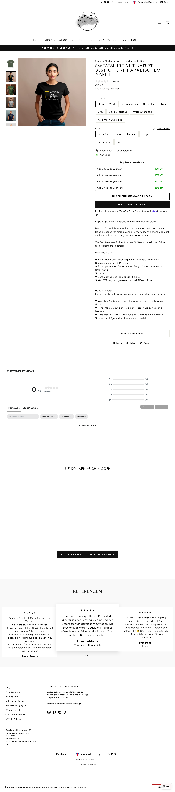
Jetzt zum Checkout (132, 204)
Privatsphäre (11, 696)
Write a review (161, 407)
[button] (128, 379)
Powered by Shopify (87, 764)
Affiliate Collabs (13, 719)
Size (132, 128)
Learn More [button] (93, 787)
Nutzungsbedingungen (16, 701)
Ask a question (147, 407)
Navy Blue (149, 104)
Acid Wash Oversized (110, 119)
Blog (91, 40)
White (112, 104)
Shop (49, 40)
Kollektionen (112, 61)
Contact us (107, 40)
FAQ (80, 40)
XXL (119, 141)
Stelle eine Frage (132, 333)
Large (145, 134)
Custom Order (131, 40)
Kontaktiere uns (12, 692)
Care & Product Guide (15, 714)
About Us (66, 40)
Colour (100, 98)
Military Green (130, 104)
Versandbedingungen (15, 705)
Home (36, 40)
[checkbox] (81, 416)
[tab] (30, 408)
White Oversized (142, 111)
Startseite (99, 61)
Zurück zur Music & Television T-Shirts (89, 555)
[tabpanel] (87, 434)
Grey (100, 111)
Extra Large (104, 141)
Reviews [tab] (14, 407)
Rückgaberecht (12, 710)
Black (101, 104)
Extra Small (104, 134)
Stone (163, 104)
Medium (131, 134)
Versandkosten (117, 88)
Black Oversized (118, 111)
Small (119, 134)
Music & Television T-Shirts (132, 61)
